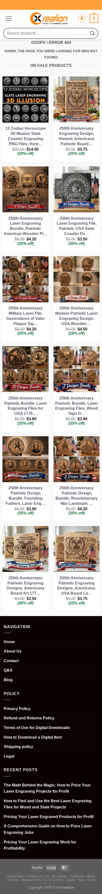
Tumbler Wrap (82, 876)
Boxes (12, 880)
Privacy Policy (17, 709)
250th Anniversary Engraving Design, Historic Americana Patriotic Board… (76, 136)
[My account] (82, 18)
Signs (71, 880)
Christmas (15, 876)
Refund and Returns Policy (29, 718)
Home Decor (38, 876)
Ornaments (31, 880)
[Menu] (8, 18)
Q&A (8, 670)
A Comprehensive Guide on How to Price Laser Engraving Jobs (48, 829)
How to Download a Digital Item (33, 737)
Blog (8, 680)
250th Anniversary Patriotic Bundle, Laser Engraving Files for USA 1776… (25, 406)
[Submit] (92, 33)
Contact (11, 661)
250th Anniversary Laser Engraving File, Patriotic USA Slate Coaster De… (77, 226)
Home (9, 642)
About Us (13, 651)
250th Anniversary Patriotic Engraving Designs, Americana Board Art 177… (25, 585)
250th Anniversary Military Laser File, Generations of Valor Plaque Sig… (25, 316)
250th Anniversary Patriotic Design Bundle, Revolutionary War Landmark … (76, 495)
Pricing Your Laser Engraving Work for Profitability (40, 845)
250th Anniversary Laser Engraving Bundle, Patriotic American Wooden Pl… (25, 226)
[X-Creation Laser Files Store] (49, 18)
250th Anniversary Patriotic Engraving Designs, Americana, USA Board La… (76, 585)
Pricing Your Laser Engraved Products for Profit (49, 817)
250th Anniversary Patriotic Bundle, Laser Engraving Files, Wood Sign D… (76, 406)
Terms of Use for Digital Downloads (37, 728)
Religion (59, 876)
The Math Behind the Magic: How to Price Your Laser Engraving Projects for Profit (47, 788)
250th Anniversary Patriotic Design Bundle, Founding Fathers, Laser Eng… (25, 495)
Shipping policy (18, 747)
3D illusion (53, 880)
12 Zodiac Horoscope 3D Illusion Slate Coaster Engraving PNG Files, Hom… (25, 136)
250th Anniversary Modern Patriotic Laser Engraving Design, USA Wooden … (76, 316)
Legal (9, 756)
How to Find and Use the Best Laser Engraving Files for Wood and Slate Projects (48, 804)
